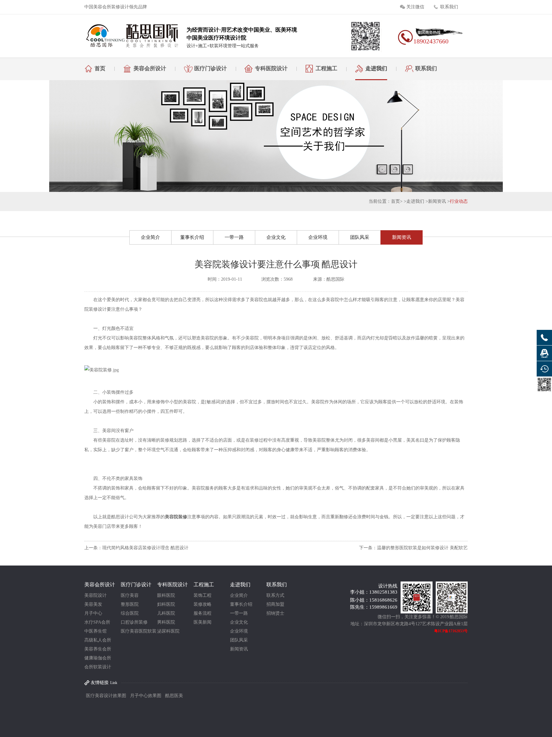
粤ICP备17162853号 (451, 631)
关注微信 (415, 6)
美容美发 (93, 604)
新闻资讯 (437, 201)
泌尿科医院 (168, 631)
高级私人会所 (97, 640)
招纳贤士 (275, 613)
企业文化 (276, 237)
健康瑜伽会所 (97, 658)
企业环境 (317, 237)
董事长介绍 (192, 237)
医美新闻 (202, 622)
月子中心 (93, 613)
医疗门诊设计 (210, 68)
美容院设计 (95, 595)
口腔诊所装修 (134, 622)
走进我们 (376, 68)
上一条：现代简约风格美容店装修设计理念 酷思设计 (136, 547)
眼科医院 (166, 595)
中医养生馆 (95, 631)
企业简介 (150, 237)
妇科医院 (166, 604)
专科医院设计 (271, 68)
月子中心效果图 (145, 695)
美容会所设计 (150, 68)
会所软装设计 (97, 667)
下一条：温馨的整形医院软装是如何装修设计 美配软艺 (413, 547)
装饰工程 (202, 595)
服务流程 (202, 613)
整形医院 (130, 604)
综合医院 (130, 613)
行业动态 (459, 201)
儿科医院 (166, 613)
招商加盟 (275, 604)
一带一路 (234, 237)
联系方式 (275, 595)
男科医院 (166, 622)
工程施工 (326, 68)
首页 (100, 68)
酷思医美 (174, 695)
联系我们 (449, 6)
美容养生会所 (97, 649)
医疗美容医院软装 (139, 631)
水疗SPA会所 (97, 622)
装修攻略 (202, 604)
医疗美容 (130, 595)
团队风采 (359, 237)
